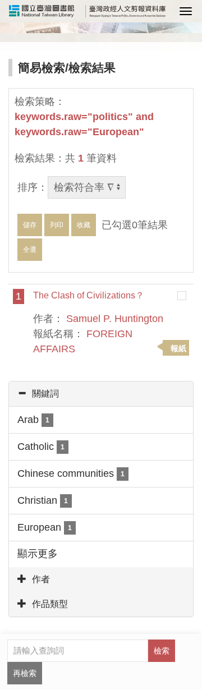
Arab (33, 419)
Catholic (41, 446)
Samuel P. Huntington (114, 318)
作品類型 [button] (50, 604)
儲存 (29, 225)
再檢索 (24, 673)
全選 (29, 250)
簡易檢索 (41, 67)
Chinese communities (71, 473)
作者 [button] (41, 579)
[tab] (101, 393)
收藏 (83, 225)
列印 (56, 225)
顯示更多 (37, 553)
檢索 (161, 650)
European (44, 527)
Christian (42, 500)
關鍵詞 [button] (45, 393)
